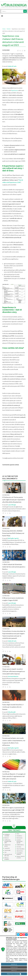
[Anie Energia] (20, 904)
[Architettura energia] (7, 911)
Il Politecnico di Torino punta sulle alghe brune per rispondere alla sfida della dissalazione (13, 499)
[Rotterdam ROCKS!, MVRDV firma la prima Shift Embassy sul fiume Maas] (14, 521)
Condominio (7, 848)
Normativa (19, 846)
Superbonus (14, 90)
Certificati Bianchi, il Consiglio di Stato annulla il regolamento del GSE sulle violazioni (13, 776)
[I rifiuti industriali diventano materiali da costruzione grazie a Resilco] (14, 555)
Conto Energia (7, 850)
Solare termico (20, 850)
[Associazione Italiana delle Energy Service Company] (20, 911)
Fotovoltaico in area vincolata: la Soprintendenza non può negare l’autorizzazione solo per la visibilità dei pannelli (13, 634)
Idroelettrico (19, 835)
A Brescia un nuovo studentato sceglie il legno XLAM (13, 599)
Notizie (8, 29)
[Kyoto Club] (7, 904)
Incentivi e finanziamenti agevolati (19, 841)
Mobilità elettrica (20, 844)
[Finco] (7, 923)
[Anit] (20, 885)
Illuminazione (19, 837)
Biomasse (6, 837)
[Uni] (20, 898)
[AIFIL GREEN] (20, 923)
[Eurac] (20, 917)
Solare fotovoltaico (20, 848)
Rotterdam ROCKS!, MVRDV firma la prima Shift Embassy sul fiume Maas (13, 533)
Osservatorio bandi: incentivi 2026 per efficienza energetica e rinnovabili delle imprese (13, 671)
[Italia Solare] (7, 917)
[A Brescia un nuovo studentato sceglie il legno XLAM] (14, 588)
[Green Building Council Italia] (7, 929)
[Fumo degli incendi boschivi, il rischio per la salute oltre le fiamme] (14, 695)
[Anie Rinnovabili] (7, 885)
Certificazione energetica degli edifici (7, 841)
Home (3, 29)
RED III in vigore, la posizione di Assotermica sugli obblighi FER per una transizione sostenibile (13, 810)
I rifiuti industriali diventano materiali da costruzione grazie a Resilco (13, 566)
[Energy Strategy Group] (7, 892)
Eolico (18, 833)
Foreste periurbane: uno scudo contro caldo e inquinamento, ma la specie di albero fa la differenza (13, 741)
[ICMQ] (20, 892)
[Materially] (7, 898)
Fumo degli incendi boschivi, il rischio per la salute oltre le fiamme (12, 707)
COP (5, 852)
